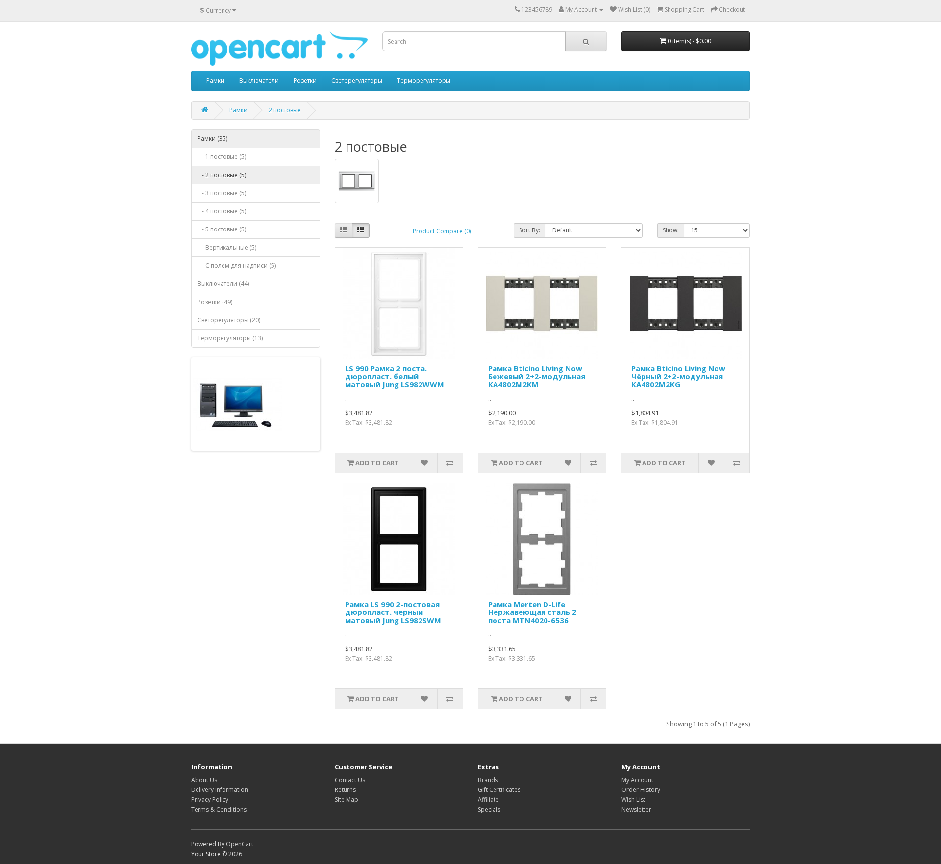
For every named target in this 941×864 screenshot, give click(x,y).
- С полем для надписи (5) (237, 265)
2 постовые (285, 110)
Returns (345, 790)
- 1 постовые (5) (222, 156)
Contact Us (350, 780)
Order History (640, 790)
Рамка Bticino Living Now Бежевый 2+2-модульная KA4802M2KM (536, 376)
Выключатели (259, 80)
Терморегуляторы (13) (230, 338)
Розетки (305, 80)
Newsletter (636, 809)
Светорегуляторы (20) (229, 320)
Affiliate (488, 799)
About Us (204, 780)
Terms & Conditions (219, 809)
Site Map (346, 799)
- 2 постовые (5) (222, 175)
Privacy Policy (209, 799)
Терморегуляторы (423, 80)
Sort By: (529, 230)
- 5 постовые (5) (222, 229)
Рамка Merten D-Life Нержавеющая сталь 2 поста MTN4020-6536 (532, 612)
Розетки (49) (215, 302)
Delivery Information (219, 790)
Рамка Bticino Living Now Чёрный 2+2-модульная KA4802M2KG (678, 376)
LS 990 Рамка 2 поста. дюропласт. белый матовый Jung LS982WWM (394, 376)
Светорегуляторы (356, 80)
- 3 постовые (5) (222, 193)
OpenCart (239, 844)
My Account (637, 780)
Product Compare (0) (442, 231)
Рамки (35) (212, 138)
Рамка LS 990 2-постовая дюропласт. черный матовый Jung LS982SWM (393, 612)
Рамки (215, 80)
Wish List (633, 799)
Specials (489, 809)
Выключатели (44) (223, 284)
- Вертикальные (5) (227, 247)
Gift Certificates (499, 790)
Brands (488, 780)
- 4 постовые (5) (222, 211)
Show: (671, 230)
